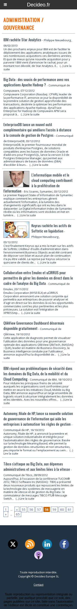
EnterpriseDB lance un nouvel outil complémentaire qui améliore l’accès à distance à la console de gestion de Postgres (37, 130)
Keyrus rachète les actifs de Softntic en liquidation (51, 228)
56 (31, 509)
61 (70, 509)
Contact (38, 585)
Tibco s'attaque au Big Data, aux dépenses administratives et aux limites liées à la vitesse (36, 466)
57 (39, 509)
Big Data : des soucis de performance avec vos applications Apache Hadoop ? (36, 82)
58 (47, 509)
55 (23, 509)
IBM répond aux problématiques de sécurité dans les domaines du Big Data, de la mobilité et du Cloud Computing (37, 374)
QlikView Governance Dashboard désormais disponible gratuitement (33, 325)
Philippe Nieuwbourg (57, 40)
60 (62, 509)
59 (54, 509)
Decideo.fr (38, 4)
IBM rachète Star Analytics (22, 39)
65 (18, 514)
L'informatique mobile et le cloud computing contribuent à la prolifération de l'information (38, 183)
